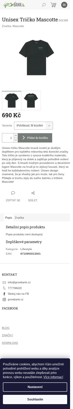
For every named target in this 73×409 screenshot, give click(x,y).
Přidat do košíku (37, 138)
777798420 (15, 288)
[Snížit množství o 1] (16, 140)
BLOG (6, 327)
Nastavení (35, 387)
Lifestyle (26, 249)
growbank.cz (15, 299)
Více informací (53, 377)
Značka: (13, 26)
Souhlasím (35, 399)
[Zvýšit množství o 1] (16, 135)
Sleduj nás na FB (18, 293)
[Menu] (64, 5)
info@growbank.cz (19, 282)
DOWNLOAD (10, 342)
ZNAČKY (7, 335)
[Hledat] (44, 5)
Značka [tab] (19, 217)
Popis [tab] (8, 217)
